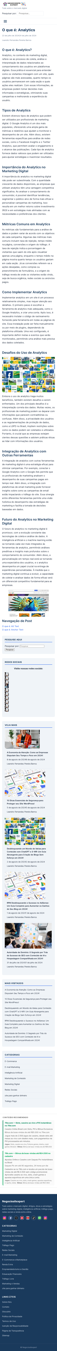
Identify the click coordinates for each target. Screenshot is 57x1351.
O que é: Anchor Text (12, 629)
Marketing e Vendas (11, 1283)
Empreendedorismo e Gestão (15, 1269)
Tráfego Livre (8, 1279)
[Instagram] (4, 1218)
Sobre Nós (7, 1302)
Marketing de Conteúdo (15, 1078)
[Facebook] (10, 1218)
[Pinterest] (22, 1218)
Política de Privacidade (12, 1316)
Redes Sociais (11, 1090)
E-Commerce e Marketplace (14, 1260)
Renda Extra (7, 1264)
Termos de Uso (9, 1321)
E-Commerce (11, 1061)
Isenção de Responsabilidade (15, 1326)
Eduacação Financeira (11, 1274)
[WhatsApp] (39, 1218)
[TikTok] (33, 1218)
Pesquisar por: (9, 13)
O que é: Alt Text (10, 626)
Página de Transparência (13, 1331)
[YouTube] (27, 1218)
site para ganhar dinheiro (16, 1095)
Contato (5, 1307)
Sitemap (5, 1335)
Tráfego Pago (8, 1245)
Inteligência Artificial (13, 1073)
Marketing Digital (12, 1084)
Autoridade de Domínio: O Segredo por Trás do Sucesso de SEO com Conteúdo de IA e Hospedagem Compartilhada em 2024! (27, 955)
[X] (16, 1218)
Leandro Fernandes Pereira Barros (16, 40)
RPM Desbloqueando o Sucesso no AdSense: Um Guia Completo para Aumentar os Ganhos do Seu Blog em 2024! (28, 906)
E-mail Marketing (12, 1067)
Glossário (6, 1311)
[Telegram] (45, 1218)
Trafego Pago (11, 1101)
